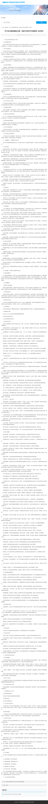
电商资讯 (6, 27)
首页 (3, 27)
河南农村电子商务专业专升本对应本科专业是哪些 (15, 781)
